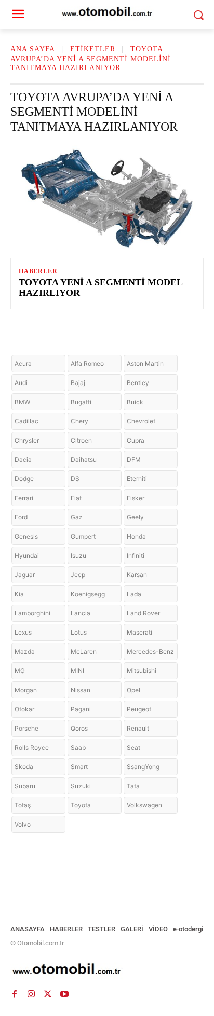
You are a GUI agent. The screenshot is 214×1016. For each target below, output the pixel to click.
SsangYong (143, 767)
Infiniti (135, 555)
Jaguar (25, 575)
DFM (134, 459)
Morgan (26, 690)
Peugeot (139, 709)
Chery (79, 421)
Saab (78, 747)
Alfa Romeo (87, 363)
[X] (48, 994)
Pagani (81, 709)
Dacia (23, 459)
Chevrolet (141, 421)
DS (75, 479)
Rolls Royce (32, 747)
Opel (133, 690)
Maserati (139, 632)
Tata (133, 786)
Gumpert (83, 536)
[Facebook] (14, 994)
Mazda (25, 651)
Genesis (26, 536)
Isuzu (78, 555)
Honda (136, 536)
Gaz (77, 517)
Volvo (23, 824)
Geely (135, 517)
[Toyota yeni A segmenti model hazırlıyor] (107, 200)
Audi (21, 383)
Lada (134, 594)
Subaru (25, 786)
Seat (133, 747)
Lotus (79, 632)
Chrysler (27, 440)
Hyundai (27, 555)
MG (20, 671)
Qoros (79, 728)
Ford (21, 517)
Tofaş (23, 805)
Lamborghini (32, 613)
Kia (19, 594)
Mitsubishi (141, 671)
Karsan (137, 575)
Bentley (138, 383)
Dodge (24, 479)
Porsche (26, 728)
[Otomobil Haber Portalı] (107, 970)
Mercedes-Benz (150, 651)
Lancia (80, 613)
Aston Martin (145, 363)
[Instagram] (31, 994)
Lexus (23, 632)
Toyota (81, 805)
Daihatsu (84, 459)
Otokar (24, 709)
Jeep (78, 575)
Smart (79, 767)
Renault (138, 728)
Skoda (24, 767)
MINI (77, 671)
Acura (23, 363)
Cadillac (26, 421)
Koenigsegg (88, 594)
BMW (22, 402)
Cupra (135, 440)
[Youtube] (64, 994)
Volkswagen (144, 805)
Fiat (76, 498)
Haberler (38, 271)
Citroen (81, 440)
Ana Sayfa (32, 49)
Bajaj (78, 383)
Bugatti (81, 402)
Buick (135, 402)
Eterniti (137, 479)
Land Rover (143, 613)
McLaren (84, 651)
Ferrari (24, 498)
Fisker (135, 498)
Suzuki (81, 786)
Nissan (80, 690)
